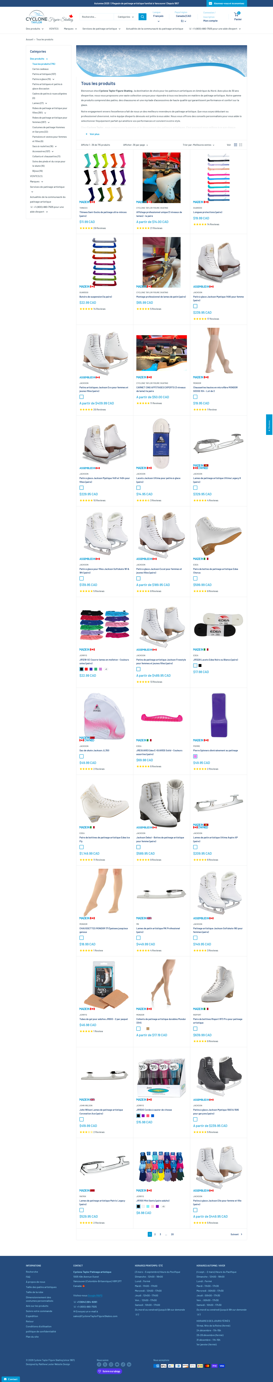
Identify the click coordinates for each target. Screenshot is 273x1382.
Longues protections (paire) (207, 212)
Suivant (235, 1234)
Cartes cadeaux (40, 68)
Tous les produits (44, 39)
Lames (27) (38, 103)
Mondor (197, 383)
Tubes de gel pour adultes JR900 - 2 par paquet (103, 1019)
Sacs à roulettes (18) (43, 146)
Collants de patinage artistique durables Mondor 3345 (161, 1021)
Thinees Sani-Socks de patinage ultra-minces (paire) (103, 214)
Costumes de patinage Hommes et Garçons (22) (48, 129)
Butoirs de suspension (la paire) (95, 296)
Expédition (32, 1316)
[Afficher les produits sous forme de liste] (240, 144)
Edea (195, 564)
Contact (11, 1379)
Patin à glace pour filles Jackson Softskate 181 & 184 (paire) (104, 570)
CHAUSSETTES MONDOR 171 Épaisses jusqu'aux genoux (103, 930)
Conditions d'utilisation (39, 1326)
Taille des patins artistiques (41, 1286)
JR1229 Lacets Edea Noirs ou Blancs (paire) (215, 659)
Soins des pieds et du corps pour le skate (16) (48, 163)
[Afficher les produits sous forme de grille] (235, 144)
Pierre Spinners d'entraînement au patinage (215, 750)
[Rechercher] (142, 16)
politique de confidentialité (41, 1331)
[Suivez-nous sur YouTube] (117, 1364)
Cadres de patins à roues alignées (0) (49, 95)
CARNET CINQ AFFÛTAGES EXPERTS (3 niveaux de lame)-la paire (161, 389)
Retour (30, 1321)
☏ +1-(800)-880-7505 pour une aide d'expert (213, 28)
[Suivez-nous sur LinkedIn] (129, 1364)
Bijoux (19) (37, 170)
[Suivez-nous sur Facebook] (99, 1364)
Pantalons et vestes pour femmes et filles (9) (49, 139)
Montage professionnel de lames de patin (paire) (161, 296)
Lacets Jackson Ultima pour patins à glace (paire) (158, 480)
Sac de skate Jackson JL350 (94, 750)
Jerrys (83, 655)
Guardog (197, 208)
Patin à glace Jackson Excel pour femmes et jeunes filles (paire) (159, 570)
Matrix (82, 1196)
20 (172, 1234)
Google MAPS (95, 1295)
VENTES (53, 28)
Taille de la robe (34, 1292)
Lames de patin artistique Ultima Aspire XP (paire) (215, 839)
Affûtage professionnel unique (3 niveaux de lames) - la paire (159, 214)
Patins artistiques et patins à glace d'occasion (47, 86)
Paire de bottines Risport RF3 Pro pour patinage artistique (217, 1021)
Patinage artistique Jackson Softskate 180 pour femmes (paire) (218, 930)
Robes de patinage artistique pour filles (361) (49, 110)
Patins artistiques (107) (44, 74)
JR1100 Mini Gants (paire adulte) (152, 1200)
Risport (197, 1014)
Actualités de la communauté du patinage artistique (154, 28)
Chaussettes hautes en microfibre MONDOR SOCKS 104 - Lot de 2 (215, 389)
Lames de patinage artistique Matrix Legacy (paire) (102, 1202)
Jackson (197, 292)
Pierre (196, 746)
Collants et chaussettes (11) (46, 156)
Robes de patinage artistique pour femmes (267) (49, 119)
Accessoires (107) (41, 151)
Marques (68, 28)
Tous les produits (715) (43, 63)
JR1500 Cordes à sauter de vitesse (154, 1109)
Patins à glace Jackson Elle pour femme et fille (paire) (217, 1202)
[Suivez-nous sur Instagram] (111, 1364)
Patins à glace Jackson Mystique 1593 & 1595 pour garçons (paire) (216, 1111)
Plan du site (32, 1336)
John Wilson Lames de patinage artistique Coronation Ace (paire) (101, 1111)
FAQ (28, 1276)
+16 (163, 1206)
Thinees (83, 208)
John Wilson (85, 1105)
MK (137, 924)
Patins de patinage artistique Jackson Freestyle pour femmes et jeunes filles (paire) (161, 661)
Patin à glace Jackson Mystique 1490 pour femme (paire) (218, 298)
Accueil (29, 39)
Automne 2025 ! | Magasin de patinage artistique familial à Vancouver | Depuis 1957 (136, 3)
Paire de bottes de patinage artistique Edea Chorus (215, 570)
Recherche (32, 1271)
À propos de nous (35, 1281)
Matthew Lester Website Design (54, 1364)
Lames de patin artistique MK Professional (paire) (158, 930)
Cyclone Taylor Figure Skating (152, 208)
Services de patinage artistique (99, 28)
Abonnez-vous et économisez (229, 3)
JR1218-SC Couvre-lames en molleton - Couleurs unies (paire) (104, 661)
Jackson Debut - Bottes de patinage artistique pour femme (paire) (160, 839)
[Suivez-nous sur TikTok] (123, 1364)
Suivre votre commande (39, 1310)
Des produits (33, 28)
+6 (106, 669)
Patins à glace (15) (41, 79)
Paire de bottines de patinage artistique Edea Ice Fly (104, 839)
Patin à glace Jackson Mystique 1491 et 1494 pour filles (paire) (104, 480)
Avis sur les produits (37, 1305)
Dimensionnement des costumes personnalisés (39, 1299)
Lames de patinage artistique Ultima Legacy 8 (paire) (217, 480)
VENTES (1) (36, 175)
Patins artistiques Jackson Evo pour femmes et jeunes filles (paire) (103, 389)
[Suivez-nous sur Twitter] (105, 1364)
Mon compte (210, 20)
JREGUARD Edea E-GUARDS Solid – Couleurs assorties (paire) (159, 752)
